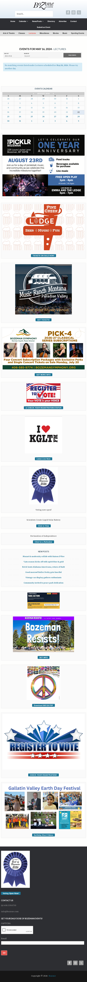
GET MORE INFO (43, 374)
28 (32, 99)
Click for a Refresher (43, 542)
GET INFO (43, 657)
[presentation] (17, 930)
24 (20, 116)
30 (55, 99)
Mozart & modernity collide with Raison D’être (44, 556)
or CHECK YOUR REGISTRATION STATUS (44, 408)
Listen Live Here (44, 459)
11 (32, 108)
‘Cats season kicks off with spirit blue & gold (43, 562)
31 (67, 99)
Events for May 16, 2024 (35, 49)
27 (20, 99)
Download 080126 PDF (43, 705)
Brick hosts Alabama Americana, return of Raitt (43, 567)
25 (32, 116)
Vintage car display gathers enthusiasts (43, 577)
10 (20, 108)
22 (78, 112)
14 (67, 108)
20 (55, 112)
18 (32, 112)
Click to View (43, 526)
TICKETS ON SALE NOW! (43, 255)
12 (43, 108)
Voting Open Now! (11, 893)
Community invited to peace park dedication (43, 583)
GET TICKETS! (43, 320)
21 (67, 112)
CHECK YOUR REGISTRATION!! (43, 775)
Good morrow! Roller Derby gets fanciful (43, 572)
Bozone (52, 976)
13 (55, 108)
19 (43, 112)
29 (43, 99)
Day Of (6, 53)
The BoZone (43, 5)
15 (78, 108)
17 (20, 112)
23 (8, 116)
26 (8, 99)
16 (8, 112)
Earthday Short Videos (43, 835)
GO (4, 953)
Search (26, 53)
